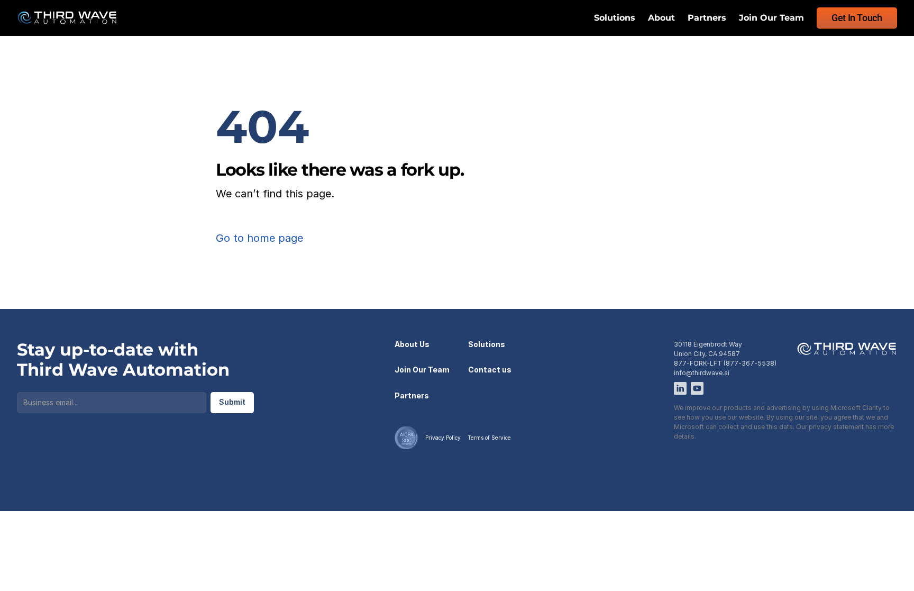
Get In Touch (856, 17)
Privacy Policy (443, 437)
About (661, 18)
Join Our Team (771, 18)
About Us (412, 344)
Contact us (489, 369)
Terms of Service (489, 437)
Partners (707, 18)
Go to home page (259, 238)
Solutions (614, 18)
